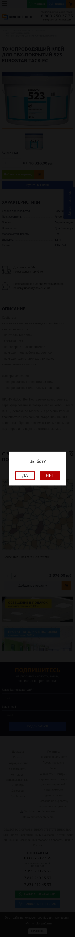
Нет (50, 475)
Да (25, 475)
